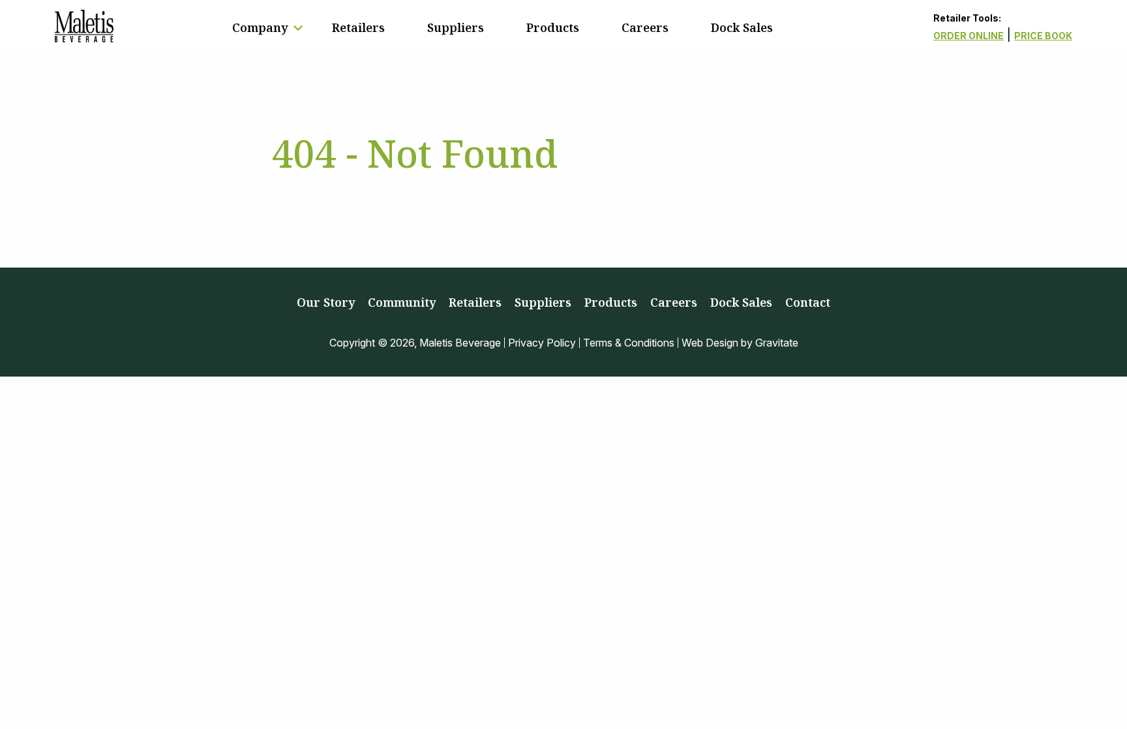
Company (260, 27)
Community (402, 302)
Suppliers (455, 27)
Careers (645, 27)
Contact (807, 302)
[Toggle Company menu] (298, 28)
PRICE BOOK (1043, 35)
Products (552, 27)
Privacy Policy (542, 342)
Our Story (326, 302)
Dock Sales (742, 27)
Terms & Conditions (628, 342)
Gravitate (776, 342)
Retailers (358, 27)
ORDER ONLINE (968, 35)
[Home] (84, 26)
